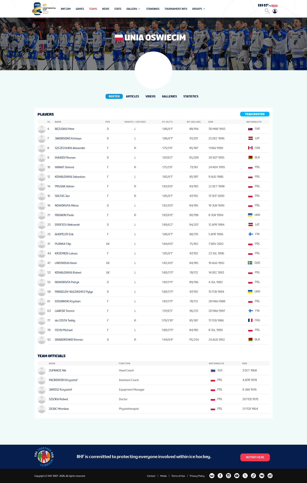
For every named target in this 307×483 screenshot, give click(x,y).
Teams (93, 9)
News (105, 9)
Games (80, 9)
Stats (117, 9)
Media (163, 476)
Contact (151, 476)
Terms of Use (178, 476)
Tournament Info (176, 9)
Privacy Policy (197, 476)
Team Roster (255, 114)
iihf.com (66, 9)
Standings (152, 9)
